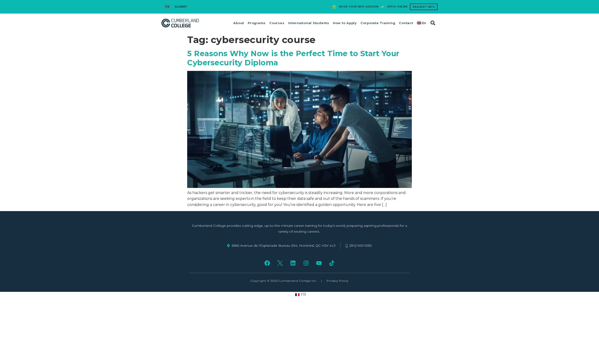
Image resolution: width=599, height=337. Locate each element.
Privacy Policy (337, 280)
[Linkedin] (293, 263)
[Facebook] (267, 263)
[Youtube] (319, 263)
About (238, 23)
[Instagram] (306, 263)
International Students (308, 23)
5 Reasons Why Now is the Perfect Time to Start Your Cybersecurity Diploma (293, 58)
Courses (276, 23)
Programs (257, 23)
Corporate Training (378, 23)
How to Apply (345, 23)
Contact (406, 23)
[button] (433, 23)
